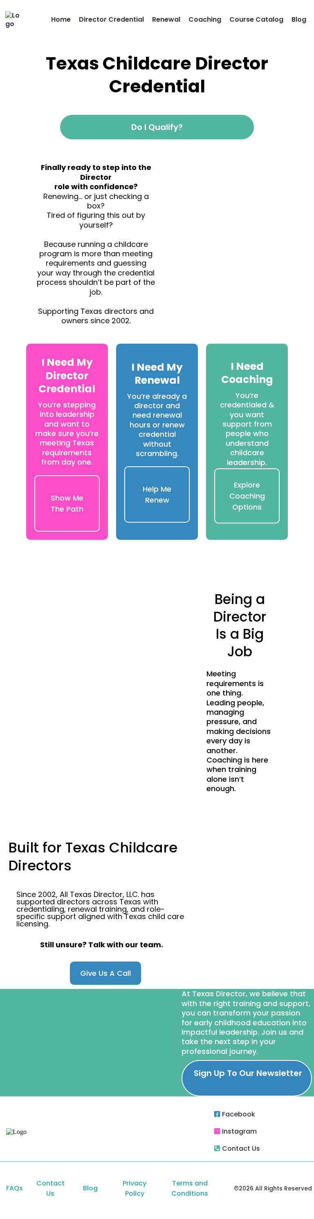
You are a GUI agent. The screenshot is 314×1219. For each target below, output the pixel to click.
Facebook (238, 1114)
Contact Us (241, 1148)
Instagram (239, 1131)
